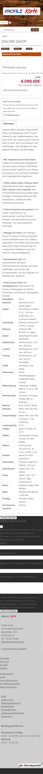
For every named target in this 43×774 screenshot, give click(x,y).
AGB (3, 696)
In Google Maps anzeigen (14, 649)
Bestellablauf (7, 706)
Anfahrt (3, 668)
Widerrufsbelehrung (11, 703)
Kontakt (4, 22)
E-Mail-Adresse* (8, 553)
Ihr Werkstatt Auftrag (10, 684)
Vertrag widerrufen (8, 518)
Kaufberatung (6, 674)
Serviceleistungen (9, 680)
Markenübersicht (8, 687)
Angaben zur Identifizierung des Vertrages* (21, 563)
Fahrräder (17, 48)
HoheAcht (29, 48)
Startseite (4, 658)
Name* (3, 543)
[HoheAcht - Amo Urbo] (15, 67)
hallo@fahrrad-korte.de (13, 115)
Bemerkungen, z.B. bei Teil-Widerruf (17, 577)
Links (2, 677)
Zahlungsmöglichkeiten (12, 713)
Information (8, 123)
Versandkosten (8, 710)
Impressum (6, 716)
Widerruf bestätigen (9, 611)
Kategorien (5, 48)
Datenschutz (7, 700)
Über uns (4, 661)
